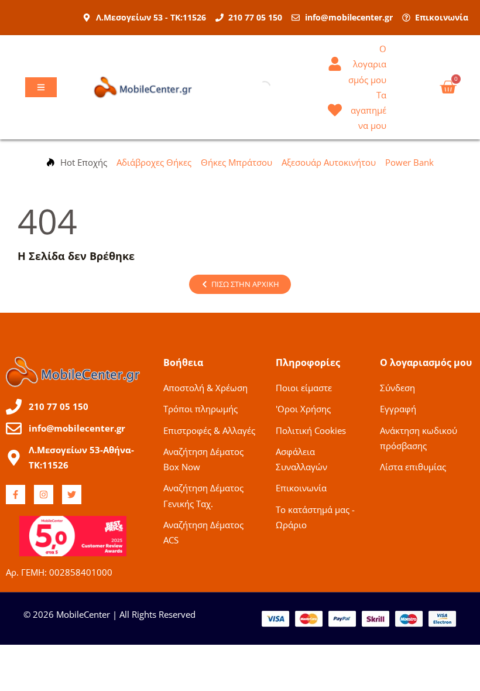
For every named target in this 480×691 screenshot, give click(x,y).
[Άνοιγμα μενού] (41, 87)
